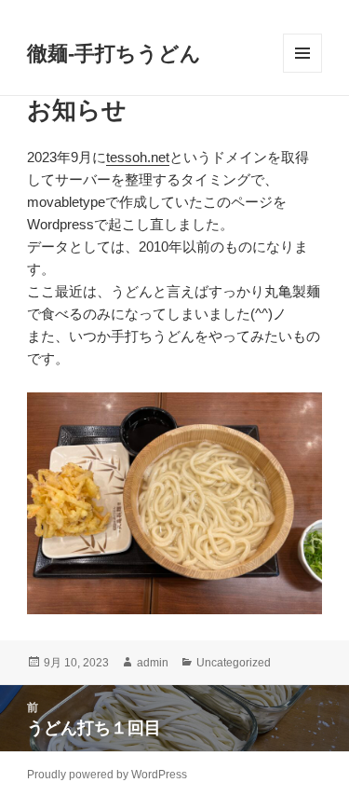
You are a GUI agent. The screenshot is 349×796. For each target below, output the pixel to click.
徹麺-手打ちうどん (114, 53)
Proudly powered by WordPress (107, 774)
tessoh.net (137, 157)
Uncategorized (233, 662)
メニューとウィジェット (302, 72)
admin (152, 662)
